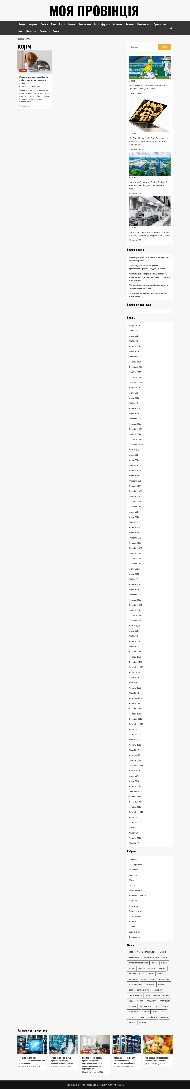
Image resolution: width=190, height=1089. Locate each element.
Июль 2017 (134, 822)
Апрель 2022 (135, 584)
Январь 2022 (135, 600)
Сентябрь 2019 (136, 724)
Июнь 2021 (134, 631)
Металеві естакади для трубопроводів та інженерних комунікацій (148, 286)
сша (164, 1012)
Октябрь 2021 (135, 615)
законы (160, 974)
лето (148, 995)
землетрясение (148, 979)
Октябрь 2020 (135, 662)
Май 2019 (133, 739)
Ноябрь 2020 (135, 657)
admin (23, 87)
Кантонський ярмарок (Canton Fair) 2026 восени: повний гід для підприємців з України (148, 185)
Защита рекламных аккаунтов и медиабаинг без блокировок (149, 259)
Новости (71, 24)
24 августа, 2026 (34, 1066)
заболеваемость (136, 974)
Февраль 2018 (136, 791)
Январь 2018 (135, 796)
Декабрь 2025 (135, 367)
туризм (141, 1017)
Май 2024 (133, 465)
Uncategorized (135, 864)
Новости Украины (102, 24)
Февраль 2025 (136, 418)
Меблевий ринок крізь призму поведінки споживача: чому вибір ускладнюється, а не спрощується (149, 277)
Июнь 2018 (134, 781)
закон (150, 974)
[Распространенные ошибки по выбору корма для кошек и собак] (34, 62)
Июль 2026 (134, 330)
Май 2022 (133, 579)
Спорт (20, 31)
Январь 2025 (135, 424)
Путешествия (160, 24)
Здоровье (33, 24)
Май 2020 (133, 682)
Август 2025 (134, 387)
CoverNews (105, 1084)
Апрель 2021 (135, 641)
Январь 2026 (135, 362)
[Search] (171, 28)
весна (166, 957)
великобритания (151, 957)
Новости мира (84, 24)
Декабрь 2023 (135, 491)
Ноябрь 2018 (135, 760)
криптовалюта (135, 995)
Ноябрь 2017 (135, 807)
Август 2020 (134, 672)
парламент (165, 1001)
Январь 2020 (135, 703)
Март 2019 (134, 750)
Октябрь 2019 (135, 719)
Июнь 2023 (134, 517)
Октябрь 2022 (135, 558)
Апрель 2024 (135, 470)
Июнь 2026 (134, 336)
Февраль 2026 (136, 356)
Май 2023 (133, 522)
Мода (53, 24)
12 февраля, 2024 (35, 86)
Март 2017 (134, 843)
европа (151, 968)
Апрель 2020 (135, 688)
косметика (157, 990)
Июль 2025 (134, 393)
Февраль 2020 (136, 698)
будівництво (134, 957)
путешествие (146, 1006)
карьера (161, 985)
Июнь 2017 (134, 827)
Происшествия (144, 24)
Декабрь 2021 (135, 605)
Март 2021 (134, 646)
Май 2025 (133, 403)
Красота (44, 24)
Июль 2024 (134, 455)
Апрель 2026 (135, 346)
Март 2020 (134, 693)
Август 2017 (134, 817)
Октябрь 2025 (135, 377)
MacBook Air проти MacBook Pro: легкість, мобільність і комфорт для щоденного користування (148, 141)
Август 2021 (134, 626)
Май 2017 (133, 833)
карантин (150, 985)
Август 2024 (134, 450)
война (154, 963)
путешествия (161, 1006)
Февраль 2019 (136, 755)
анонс (163, 952)
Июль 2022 (134, 569)
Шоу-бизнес (31, 31)
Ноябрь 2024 (135, 434)
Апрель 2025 (135, 408)
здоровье (133, 979)
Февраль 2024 (136, 481)
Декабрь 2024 (135, 429)
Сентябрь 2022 (136, 563)
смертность (134, 1012)
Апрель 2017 (135, 838)
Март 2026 (134, 351)
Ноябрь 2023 (135, 496)
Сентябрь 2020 (136, 667)
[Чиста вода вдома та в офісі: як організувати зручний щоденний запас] (63, 1044)
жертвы (162, 968)
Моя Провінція (94, 10)
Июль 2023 (134, 512)
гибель (164, 963)
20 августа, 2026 (97, 1072)
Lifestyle (21, 24)
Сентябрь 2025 (136, 382)
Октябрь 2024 (135, 439)
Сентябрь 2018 (136, 765)
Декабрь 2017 (135, 802)
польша (132, 1006)
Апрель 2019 (135, 745)
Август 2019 (134, 729)
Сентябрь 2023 (136, 506)
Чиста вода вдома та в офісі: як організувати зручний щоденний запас (147, 267)
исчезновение (135, 985)
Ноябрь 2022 (135, 553)
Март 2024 (134, 475)
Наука (61, 24)
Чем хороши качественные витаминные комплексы (148, 294)
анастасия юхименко (147, 952)
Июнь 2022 (134, 574)
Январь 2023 (135, 543)
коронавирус (143, 990)
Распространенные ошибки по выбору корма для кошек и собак (33, 80)
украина (164, 1017)
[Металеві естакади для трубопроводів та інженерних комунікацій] (126, 1044)
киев (131, 990)
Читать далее (24, 106)
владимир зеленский (138, 963)
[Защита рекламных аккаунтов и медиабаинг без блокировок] (32, 1044)
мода (131, 1001)
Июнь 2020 (134, 677)
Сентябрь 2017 (136, 812)
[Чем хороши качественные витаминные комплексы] (158, 1044)
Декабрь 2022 (135, 548)
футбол (142, 1023)
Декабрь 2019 (135, 708)
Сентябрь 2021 (136, 620)
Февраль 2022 (136, 594)
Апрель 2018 (135, 786)
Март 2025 (134, 413)
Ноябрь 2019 (135, 714)
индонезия (164, 979)
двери (131, 968)
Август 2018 (134, 770)
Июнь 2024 (134, 460)
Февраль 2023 (136, 538)
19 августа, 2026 (159, 1064)
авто (131, 952)
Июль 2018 (134, 776)
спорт (146, 1012)
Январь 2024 (135, 486)
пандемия (151, 1001)
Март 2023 (134, 532)
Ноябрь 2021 (135, 610)
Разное (56, 31)
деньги (141, 968)
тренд (131, 1017)
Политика (130, 24)
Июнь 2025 (134, 398)
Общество (117, 24)
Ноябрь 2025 (135, 372)
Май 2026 (133, 341)
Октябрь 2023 (135, 501)
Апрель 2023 (135, 527)
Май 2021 (133, 636)
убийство (152, 1017)
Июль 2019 (134, 734)
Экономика (45, 31)
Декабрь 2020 (135, 651)
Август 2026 (134, 325)
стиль (155, 1012)
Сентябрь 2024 (136, 444)
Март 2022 (134, 589)
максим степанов (161, 995)
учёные (132, 1023)
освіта (140, 1001)
